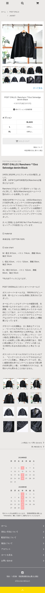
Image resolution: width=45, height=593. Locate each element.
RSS (8, 576)
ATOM (14, 576)
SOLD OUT (24, 141)
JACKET (12, 16)
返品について (38, 147)
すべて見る (37, 88)
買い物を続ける (36, 447)
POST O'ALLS (14, 12)
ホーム (3, 12)
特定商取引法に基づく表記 (33, 150)
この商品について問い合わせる (31, 443)
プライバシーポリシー (22, 581)
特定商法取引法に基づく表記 (28, 576)
